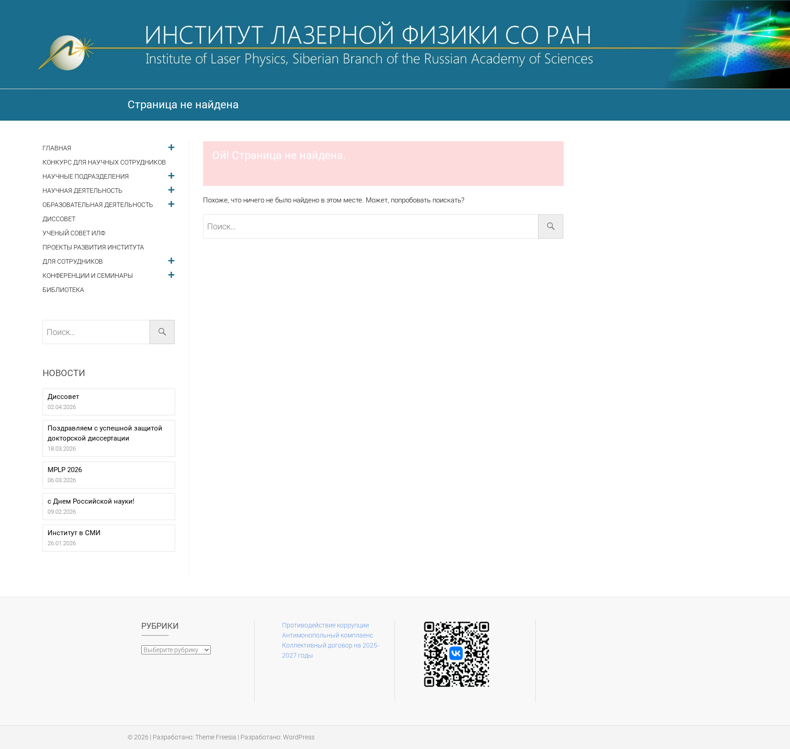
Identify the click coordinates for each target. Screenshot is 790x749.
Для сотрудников (73, 262)
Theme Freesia (215, 737)
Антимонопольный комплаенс (327, 635)
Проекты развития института (93, 247)
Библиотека (63, 290)
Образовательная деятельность (98, 205)
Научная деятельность (83, 191)
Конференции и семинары (88, 276)
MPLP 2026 (65, 470)
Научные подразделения (86, 177)
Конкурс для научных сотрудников (104, 162)
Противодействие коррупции (325, 625)
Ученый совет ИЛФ (74, 233)
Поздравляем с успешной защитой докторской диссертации (105, 433)
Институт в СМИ (74, 533)
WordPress (299, 737)
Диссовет (59, 219)
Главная (57, 148)
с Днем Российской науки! (91, 501)
